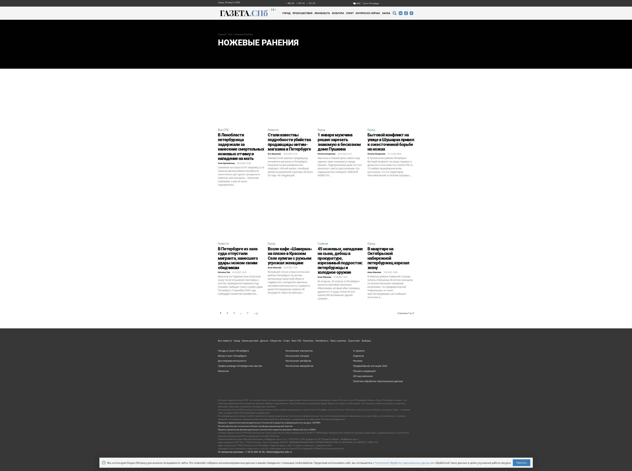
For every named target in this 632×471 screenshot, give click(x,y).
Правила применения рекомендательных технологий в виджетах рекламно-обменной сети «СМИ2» (267, 429)
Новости (273, 130)
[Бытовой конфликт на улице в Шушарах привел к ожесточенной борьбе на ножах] (391, 102)
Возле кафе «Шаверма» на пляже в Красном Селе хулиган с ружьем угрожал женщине (290, 255)
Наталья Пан (224, 272)
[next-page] (256, 314)
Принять (521, 462)
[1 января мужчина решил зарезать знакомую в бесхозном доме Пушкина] (341, 102)
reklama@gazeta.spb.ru (279, 451)
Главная (222, 34)
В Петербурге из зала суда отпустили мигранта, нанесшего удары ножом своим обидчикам (238, 258)
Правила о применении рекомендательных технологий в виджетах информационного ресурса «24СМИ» (269, 422)
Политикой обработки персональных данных (403, 462)
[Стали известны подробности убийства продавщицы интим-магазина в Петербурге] (291, 102)
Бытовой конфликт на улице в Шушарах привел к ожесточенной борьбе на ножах (391, 142)
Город (321, 130)
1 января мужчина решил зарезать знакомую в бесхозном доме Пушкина (339, 142)
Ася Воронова (274, 153)
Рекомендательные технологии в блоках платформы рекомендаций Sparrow (255, 426)
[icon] (394, 13)
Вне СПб (223, 130)
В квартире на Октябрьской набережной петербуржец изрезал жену (388, 258)
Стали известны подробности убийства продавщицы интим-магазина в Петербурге (289, 142)
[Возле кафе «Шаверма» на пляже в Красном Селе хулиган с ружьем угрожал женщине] (291, 215)
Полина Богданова (326, 153)
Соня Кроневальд (226, 163)
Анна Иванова (274, 267)
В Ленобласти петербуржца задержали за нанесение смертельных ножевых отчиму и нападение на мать (241, 146)
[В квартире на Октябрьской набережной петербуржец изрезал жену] (391, 215)
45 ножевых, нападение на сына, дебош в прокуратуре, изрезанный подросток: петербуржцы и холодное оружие (340, 260)
